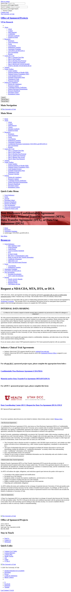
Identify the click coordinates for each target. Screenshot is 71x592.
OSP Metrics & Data (14, 284)
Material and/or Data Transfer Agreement (12, 459)
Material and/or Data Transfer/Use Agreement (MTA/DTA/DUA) (25, 379)
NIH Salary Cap (13, 260)
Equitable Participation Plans (16, 77)
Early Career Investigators (15, 276)
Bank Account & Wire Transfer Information (21, 257)
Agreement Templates (14, 49)
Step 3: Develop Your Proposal (17, 61)
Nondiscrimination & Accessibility (14, 570)
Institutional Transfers (14, 47)
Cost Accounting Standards (16, 250)
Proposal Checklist (13, 81)
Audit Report (12, 249)
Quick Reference (13, 42)
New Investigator (13, 52)
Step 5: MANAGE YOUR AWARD (19, 64)
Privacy (6, 574)
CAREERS (11, 34)
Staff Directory (12, 32)
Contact (10, 30)
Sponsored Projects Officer (49, 353)
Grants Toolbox (9, 69)
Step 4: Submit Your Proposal (16, 62)
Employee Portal (13, 37)
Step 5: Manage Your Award (16, 157)
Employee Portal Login (11, 208)
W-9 (9, 252)
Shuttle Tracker (8, 556)
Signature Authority (14, 35)
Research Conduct (13, 86)
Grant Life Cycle (9, 56)
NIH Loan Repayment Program (17, 262)
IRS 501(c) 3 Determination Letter (18, 255)
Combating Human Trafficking (17, 180)
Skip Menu (4, 236)
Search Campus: (5, 7)
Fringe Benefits (12, 247)
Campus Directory (9, 553)
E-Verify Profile (12, 254)
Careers (10, 127)
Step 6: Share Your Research (16, 159)
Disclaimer (7, 572)
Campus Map (8, 554)
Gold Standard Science (15, 76)
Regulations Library (14, 94)
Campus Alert (5, 12)
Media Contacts (9, 577)
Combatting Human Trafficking (17, 87)
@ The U (7, 561)
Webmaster (7, 542)
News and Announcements (12, 207)
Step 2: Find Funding (14, 59)
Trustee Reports (12, 281)
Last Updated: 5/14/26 (7, 590)
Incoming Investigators (14, 274)
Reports (10, 54)
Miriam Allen (58, 419)
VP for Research (7, 22)
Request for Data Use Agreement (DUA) (31, 405)
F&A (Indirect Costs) (14, 245)
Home (6, 119)
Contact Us (7, 540)
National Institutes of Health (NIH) (18, 72)
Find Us (6, 538)
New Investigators (9, 205)
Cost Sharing (12, 45)
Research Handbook (14, 91)
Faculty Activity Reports (15, 279)
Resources (7, 39)
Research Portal (12, 282)
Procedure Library (13, 92)
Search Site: (4, 3)
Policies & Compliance (11, 82)
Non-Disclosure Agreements (8, 422)
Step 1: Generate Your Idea (16, 57)
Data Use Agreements (7, 494)
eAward (6, 198)
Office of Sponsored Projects (14, 18)
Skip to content (5, 1)
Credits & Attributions (10, 576)
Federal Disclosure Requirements (17, 89)
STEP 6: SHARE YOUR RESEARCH (19, 66)
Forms (10, 44)
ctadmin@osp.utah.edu (42, 351)
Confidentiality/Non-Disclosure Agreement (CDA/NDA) (21, 371)
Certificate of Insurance (15, 259)
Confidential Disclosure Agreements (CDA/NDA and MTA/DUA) (27, 144)
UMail (6, 559)
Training (6, 67)
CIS (5, 558)
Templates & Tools (13, 79)
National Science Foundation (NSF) (18, 74)
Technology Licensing (7, 301)
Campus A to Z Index (10, 551)
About (6, 27)
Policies (6, 175)
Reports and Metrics (10, 203)
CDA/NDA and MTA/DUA (16, 50)
